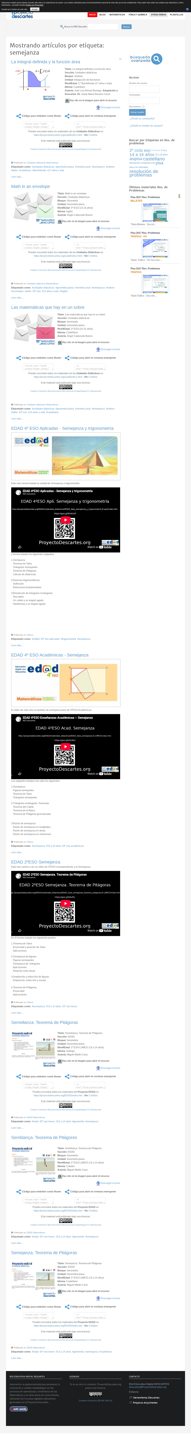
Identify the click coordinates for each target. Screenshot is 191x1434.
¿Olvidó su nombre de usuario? (146, 125)
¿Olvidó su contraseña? (142, 118)
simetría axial (84, 167)
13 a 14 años (54, 1006)
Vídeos (30, 635)
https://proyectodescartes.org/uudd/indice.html (58, 135)
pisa (159, 163)
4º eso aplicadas (51, 639)
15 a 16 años (54, 846)
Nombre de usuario (138, 83)
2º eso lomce (70, 1006)
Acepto (35, 9)
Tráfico (136, 272)
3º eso (37, 291)
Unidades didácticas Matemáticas (42, 162)
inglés (64, 291)
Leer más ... (17, 177)
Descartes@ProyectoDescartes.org (147, 1387)
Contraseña (134, 95)
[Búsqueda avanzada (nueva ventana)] (146, 59)
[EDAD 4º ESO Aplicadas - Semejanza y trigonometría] (65, 455)
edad (35, 1121)
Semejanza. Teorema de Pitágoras (44, 1252)
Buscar (126, 26)
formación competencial (142, 163)
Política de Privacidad (34, 5)
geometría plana (65, 167)
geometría (79, 1121)
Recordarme (135, 106)
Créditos (92, 135)
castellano (25, 170)
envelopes (18, 291)
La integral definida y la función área (45, 61)
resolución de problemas (144, 173)
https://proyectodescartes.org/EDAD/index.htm (58, 1095)
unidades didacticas (43, 167)
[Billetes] (155, 212)
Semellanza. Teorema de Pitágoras (44, 1022)
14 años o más (51, 291)
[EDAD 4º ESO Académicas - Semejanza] (65, 682)
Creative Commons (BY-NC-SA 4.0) (95, 1401)
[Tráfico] (155, 284)
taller (15, 170)
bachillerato (40, 170)
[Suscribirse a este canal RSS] (120, 59)
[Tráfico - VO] (155, 248)
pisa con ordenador (139, 167)
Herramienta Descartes (146, 1397)
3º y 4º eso (155, 150)
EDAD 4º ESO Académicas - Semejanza (49, 655)
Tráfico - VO (139, 236)
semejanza (99, 167)
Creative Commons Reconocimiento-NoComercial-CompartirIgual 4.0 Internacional (65, 149)
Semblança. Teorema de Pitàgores (44, 1137)
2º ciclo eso (140, 150)
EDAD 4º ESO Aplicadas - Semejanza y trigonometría (62, 428)
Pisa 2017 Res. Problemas (145, 197)
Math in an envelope (30, 186)
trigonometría (69, 639)
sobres (110, 167)
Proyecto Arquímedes (145, 1402)
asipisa (136, 159)
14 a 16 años (142, 155)
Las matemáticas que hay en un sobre (47, 307)
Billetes (136, 201)
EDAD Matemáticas (36, 1117)
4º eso (164, 150)
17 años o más (56, 170)
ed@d (36, 639)
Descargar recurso (110, 107)
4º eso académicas (74, 846)
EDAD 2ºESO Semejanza (35, 862)
